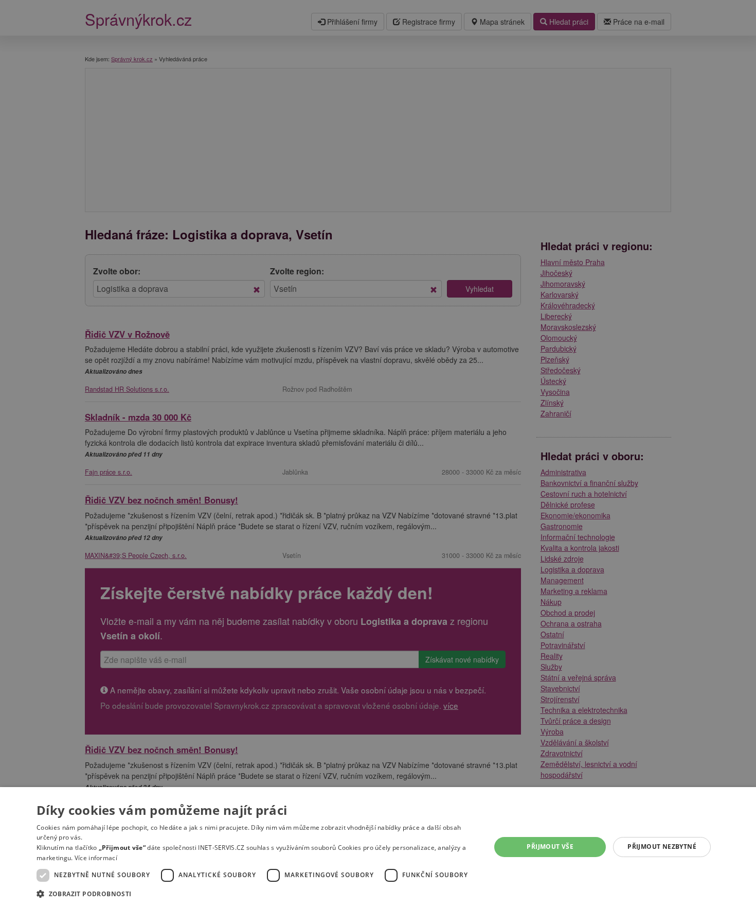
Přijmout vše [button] (550, 846)
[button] (257, 893)
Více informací (96, 857)
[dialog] (378, 847)
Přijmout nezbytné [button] (661, 846)
